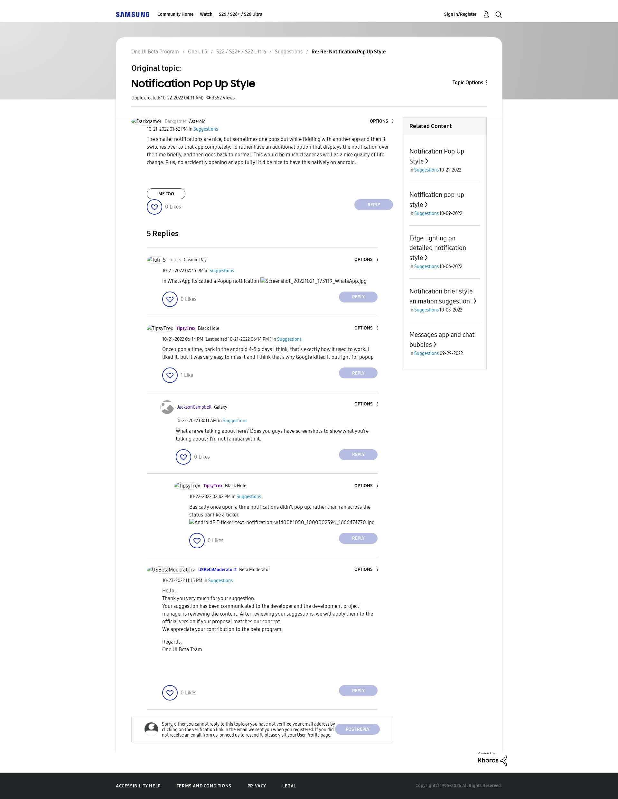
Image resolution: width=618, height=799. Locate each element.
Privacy (257, 786)
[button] (382, 121)
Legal (289, 786)
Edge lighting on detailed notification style (437, 248)
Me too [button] (166, 194)
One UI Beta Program (155, 52)
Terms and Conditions (204, 786)
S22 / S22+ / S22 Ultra (241, 52)
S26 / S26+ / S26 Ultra (240, 14)
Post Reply (358, 729)
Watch (206, 14)
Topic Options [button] (468, 82)
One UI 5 (197, 52)
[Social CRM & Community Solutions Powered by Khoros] (492, 759)
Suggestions (289, 52)
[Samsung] (132, 14)
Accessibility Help (138, 786)
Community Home (175, 14)
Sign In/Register (460, 14)
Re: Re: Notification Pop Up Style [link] (349, 52)
